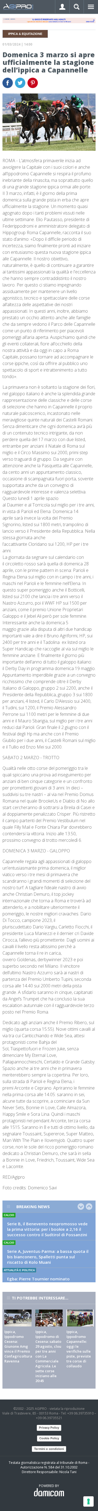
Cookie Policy (49, 1438)
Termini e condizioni (49, 1449)
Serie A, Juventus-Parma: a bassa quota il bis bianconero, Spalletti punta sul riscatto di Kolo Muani (47, 1256)
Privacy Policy (49, 1427)
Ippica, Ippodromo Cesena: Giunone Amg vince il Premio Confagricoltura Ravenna (18, 1346)
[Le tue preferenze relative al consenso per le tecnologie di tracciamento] (88, 1501)
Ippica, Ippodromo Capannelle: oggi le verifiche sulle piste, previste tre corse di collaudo (78, 1348)
